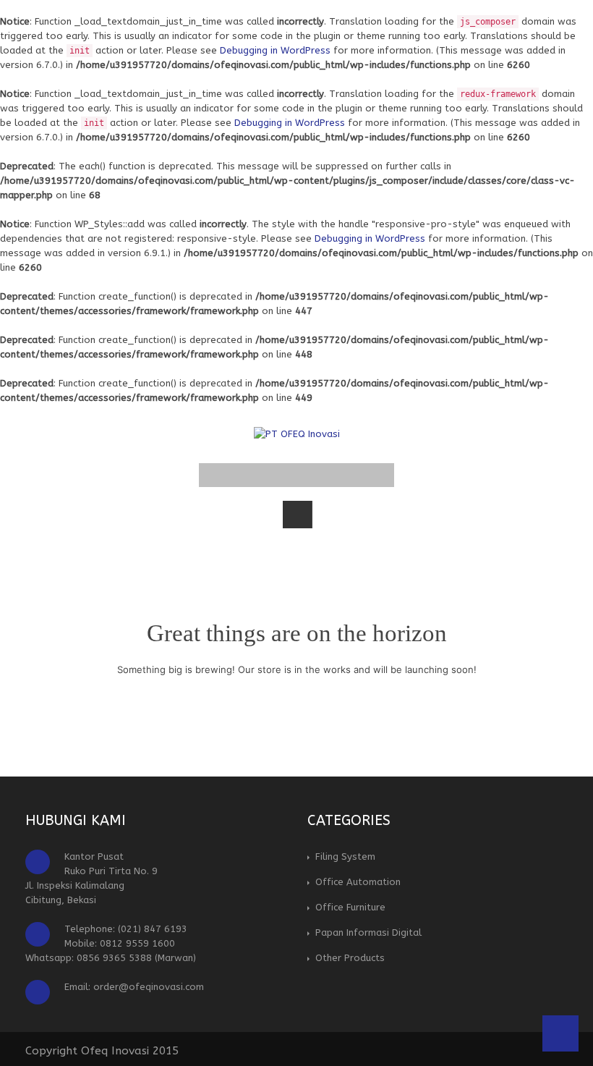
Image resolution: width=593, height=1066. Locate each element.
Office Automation (358, 881)
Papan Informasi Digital (368, 932)
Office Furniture (350, 907)
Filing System (345, 856)
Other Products (350, 957)
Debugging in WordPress (275, 50)
